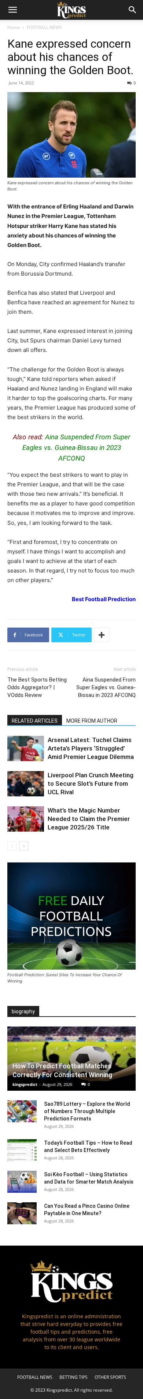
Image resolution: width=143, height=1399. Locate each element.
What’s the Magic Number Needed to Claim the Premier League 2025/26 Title (89, 819)
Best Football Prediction (104, 599)
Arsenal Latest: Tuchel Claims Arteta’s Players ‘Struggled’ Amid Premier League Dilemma (91, 748)
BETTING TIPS (73, 1377)
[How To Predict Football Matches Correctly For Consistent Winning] (71, 1058)
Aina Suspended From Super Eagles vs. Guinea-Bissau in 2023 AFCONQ (76, 447)
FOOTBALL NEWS (44, 27)
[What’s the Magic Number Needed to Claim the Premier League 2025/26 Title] (25, 819)
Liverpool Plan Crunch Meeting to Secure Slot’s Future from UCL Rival (90, 783)
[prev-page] (11, 846)
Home (13, 27)
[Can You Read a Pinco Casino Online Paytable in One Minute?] (22, 1213)
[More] (101, 635)
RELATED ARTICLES (35, 721)
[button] (12, 10)
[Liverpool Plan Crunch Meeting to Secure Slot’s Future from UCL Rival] (25, 783)
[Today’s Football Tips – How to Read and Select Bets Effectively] (22, 1150)
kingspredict (24, 1084)
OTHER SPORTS (110, 1377)
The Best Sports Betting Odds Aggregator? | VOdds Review (37, 687)
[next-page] (23, 846)
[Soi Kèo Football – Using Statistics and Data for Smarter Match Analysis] (22, 1182)
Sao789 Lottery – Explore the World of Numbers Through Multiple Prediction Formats (87, 1111)
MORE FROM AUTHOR (91, 721)
